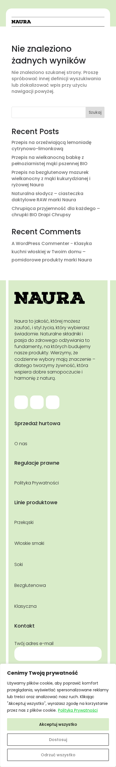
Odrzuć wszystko (58, 755)
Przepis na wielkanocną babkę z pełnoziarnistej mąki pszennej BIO (50, 160)
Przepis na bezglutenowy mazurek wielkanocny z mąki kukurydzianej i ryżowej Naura (51, 178)
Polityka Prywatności (78, 710)
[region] (58, 715)
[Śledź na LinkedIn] (52, 402)
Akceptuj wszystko (58, 724)
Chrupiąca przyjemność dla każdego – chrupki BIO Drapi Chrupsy (56, 211)
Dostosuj (58, 739)
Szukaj (95, 112)
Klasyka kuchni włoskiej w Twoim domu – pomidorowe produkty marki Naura (52, 251)
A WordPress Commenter (40, 243)
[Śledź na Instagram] (37, 402)
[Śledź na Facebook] (21, 402)
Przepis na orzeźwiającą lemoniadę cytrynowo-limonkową (52, 145)
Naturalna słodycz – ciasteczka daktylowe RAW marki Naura (47, 196)
